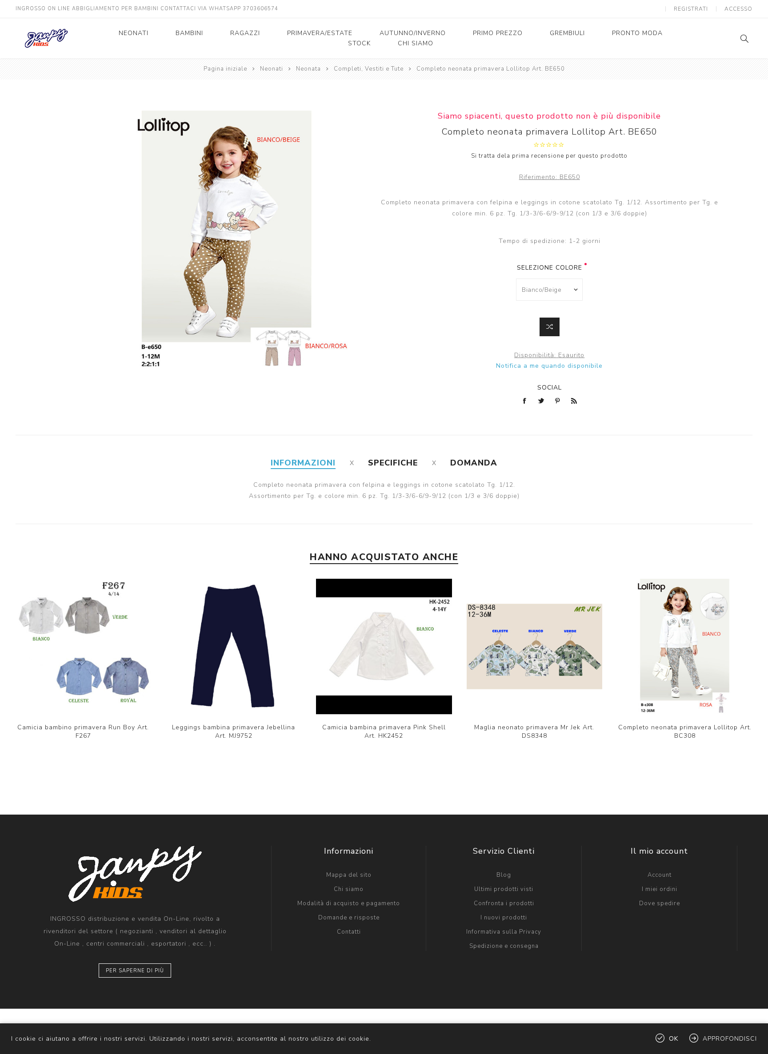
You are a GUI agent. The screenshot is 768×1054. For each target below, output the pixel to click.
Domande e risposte (349, 918)
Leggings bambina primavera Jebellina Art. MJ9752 (233, 731)
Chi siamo (415, 43)
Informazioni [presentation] (303, 462)
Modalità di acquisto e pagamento (348, 903)
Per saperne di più (135, 970)
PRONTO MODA (637, 33)
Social (549, 387)
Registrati (691, 8)
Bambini (189, 33)
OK (673, 1038)
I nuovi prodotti (503, 918)
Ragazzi (245, 33)
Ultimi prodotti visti (503, 889)
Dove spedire (659, 903)
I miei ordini (659, 889)
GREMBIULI (567, 33)
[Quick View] (74, 647)
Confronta (550, 327)
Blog (503, 875)
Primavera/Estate (319, 33)
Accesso (738, 8)
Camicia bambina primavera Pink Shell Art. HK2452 (384, 731)
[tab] (303, 462)
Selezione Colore (549, 267)
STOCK (359, 43)
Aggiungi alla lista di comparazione (92, 647)
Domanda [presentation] (473, 462)
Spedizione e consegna (504, 946)
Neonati (133, 33)
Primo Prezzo (498, 33)
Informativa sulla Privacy (503, 932)
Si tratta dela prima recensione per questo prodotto (549, 156)
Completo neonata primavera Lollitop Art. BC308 (685, 731)
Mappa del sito (349, 875)
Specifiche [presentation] (393, 462)
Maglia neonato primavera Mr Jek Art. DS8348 (534, 731)
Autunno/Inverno (413, 33)
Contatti (349, 932)
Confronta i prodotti (504, 903)
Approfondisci (730, 1038)
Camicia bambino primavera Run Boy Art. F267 (83, 731)
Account (660, 875)
